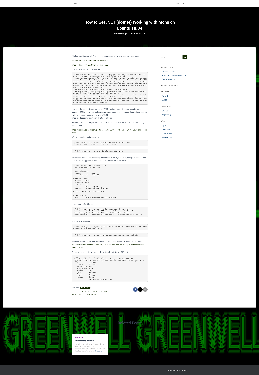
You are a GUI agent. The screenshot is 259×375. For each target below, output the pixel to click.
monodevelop (102, 291)
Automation (165, 111)
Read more (98, 351)
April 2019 (165, 100)
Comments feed (167, 133)
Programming (85, 287)
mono (95, 291)
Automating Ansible (168, 72)
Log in (164, 126)
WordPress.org (167, 137)
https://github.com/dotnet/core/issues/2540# (90, 60)
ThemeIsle (184, 370)
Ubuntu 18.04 (82, 294)
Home (177, 3)
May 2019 (165, 96)
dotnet (82, 291)
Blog (184, 3)
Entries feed (166, 129)
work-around (91, 294)
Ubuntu (74, 294)
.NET (77, 291)
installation (88, 291)
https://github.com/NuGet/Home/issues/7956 (90, 65)
